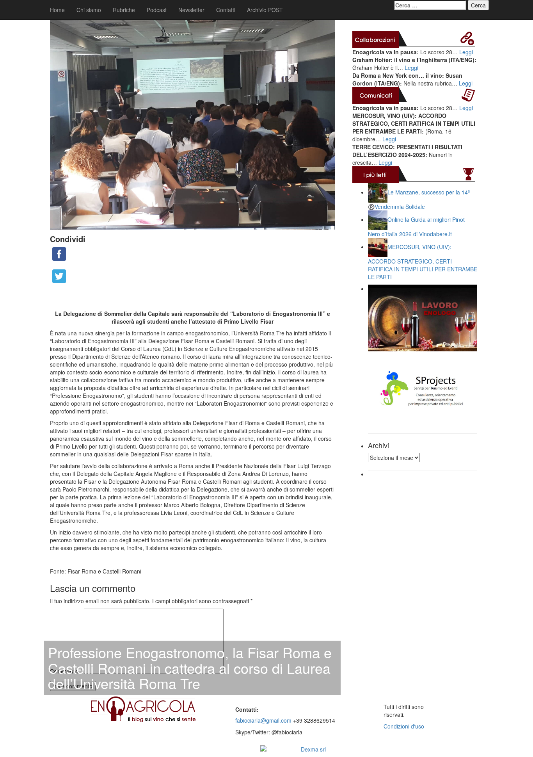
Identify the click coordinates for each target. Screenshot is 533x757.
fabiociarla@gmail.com (263, 720)
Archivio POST (265, 10)
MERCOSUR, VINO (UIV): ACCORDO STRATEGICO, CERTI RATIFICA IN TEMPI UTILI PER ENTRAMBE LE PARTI (422, 262)
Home (57, 10)
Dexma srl (313, 749)
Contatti (225, 10)
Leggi (466, 52)
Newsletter (191, 10)
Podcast (157, 10)
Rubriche (124, 10)
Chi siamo (88, 10)
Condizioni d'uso (404, 726)
